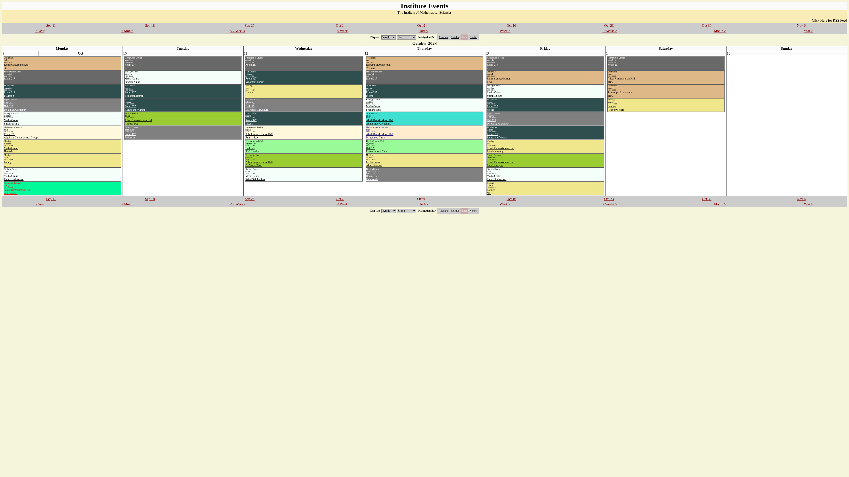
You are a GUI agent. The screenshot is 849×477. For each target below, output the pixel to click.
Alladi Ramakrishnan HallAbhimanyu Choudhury (379, 122)
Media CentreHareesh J (11, 150)
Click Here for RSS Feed (829, 20)
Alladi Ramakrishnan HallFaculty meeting (500, 150)
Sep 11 (51, 25)
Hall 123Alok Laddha (252, 150)
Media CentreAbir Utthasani (374, 164)
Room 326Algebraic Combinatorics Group (21, 136)
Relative (455, 37)
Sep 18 (150, 25)
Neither (473, 37)
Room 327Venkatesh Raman (134, 94)
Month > (720, 31)
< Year (39, 31)
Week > (505, 31)
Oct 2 (340, 25)
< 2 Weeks (237, 31)
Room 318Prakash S (9, 94)
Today (423, 31)
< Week (342, 31)
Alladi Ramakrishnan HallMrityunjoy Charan (379, 136)
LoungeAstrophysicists (616, 108)
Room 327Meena (250, 122)
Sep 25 (249, 25)
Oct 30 (706, 25)
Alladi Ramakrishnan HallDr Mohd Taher (259, 164)
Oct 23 (609, 25)
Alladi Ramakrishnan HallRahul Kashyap (500, 164)
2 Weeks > (609, 31)
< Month (127, 31)
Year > (808, 31)
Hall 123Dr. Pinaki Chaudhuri (15, 108)
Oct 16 (511, 25)
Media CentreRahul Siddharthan (13, 177)
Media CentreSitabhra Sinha (11, 122)
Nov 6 (801, 25)
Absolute (443, 37)
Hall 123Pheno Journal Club (376, 150)
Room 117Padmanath (130, 136)
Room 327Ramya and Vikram (135, 108)
